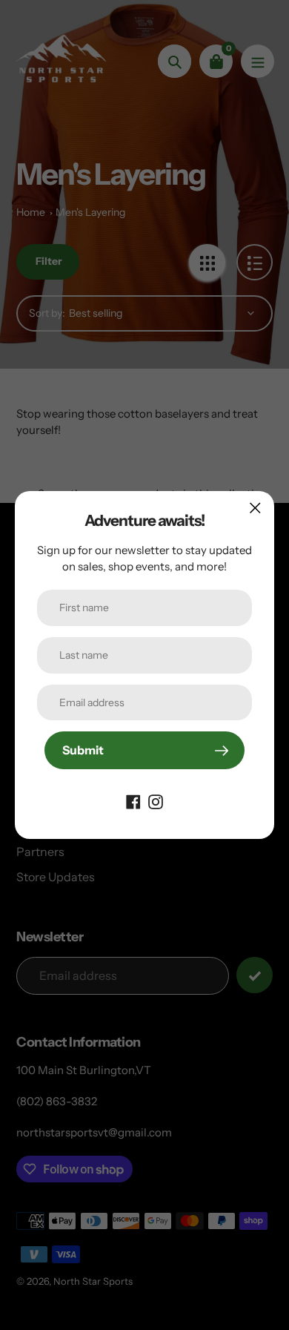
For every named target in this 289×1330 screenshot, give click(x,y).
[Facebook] (133, 800)
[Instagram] (155, 800)
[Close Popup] (255, 507)
